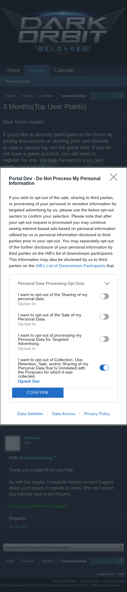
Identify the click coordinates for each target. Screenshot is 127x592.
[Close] (115, 179)
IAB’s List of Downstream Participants (70, 265)
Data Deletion (30, 413)
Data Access (63, 413)
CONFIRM (38, 392)
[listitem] (63, 283)
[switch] (104, 296)
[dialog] (63, 296)
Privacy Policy (97, 413)
